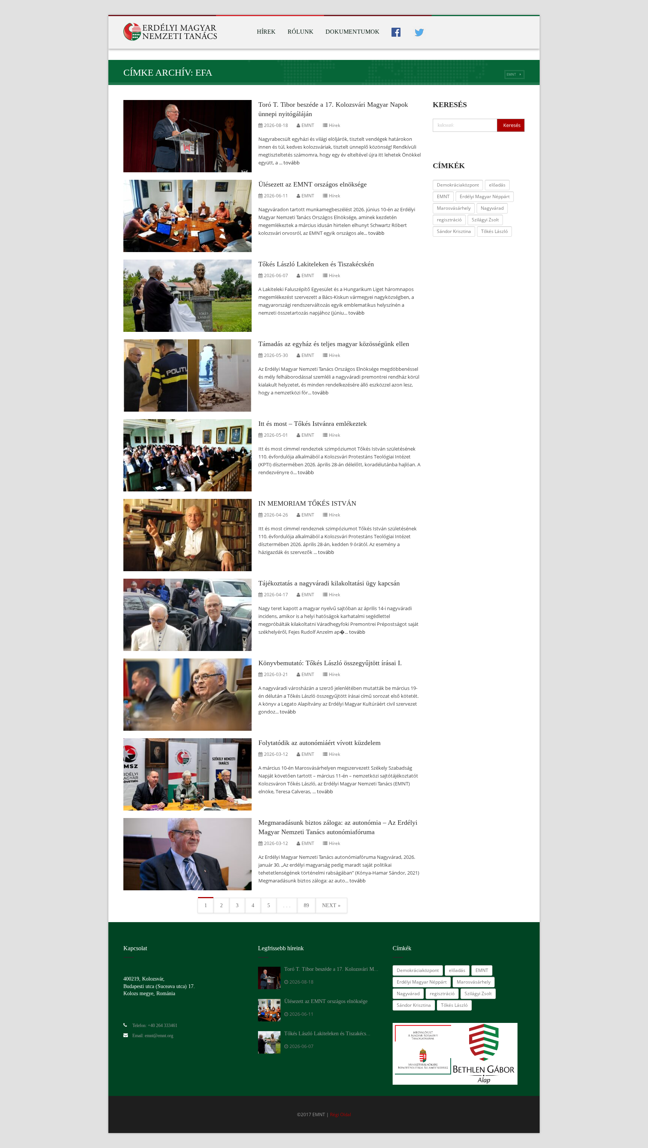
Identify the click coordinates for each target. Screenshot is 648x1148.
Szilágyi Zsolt (485, 219)
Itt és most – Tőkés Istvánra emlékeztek (312, 423)
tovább (292, 162)
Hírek (266, 31)
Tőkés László (494, 231)
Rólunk (301, 31)
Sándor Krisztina (454, 231)
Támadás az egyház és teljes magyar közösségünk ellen (333, 344)
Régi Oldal (340, 1114)
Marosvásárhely (454, 208)
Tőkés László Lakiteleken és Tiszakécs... (327, 1033)
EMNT (511, 74)
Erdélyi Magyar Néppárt (485, 196)
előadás (497, 185)
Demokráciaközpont (458, 185)
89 (306, 905)
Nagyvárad (492, 208)
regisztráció (449, 219)
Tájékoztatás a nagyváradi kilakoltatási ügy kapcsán (329, 583)
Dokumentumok (353, 31)
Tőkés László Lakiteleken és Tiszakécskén (316, 264)
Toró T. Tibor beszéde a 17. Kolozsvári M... (331, 969)
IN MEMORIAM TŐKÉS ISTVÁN (307, 503)
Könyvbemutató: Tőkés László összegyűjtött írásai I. (330, 663)
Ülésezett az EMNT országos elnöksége (312, 184)
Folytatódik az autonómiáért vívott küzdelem (319, 742)
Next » (331, 905)
